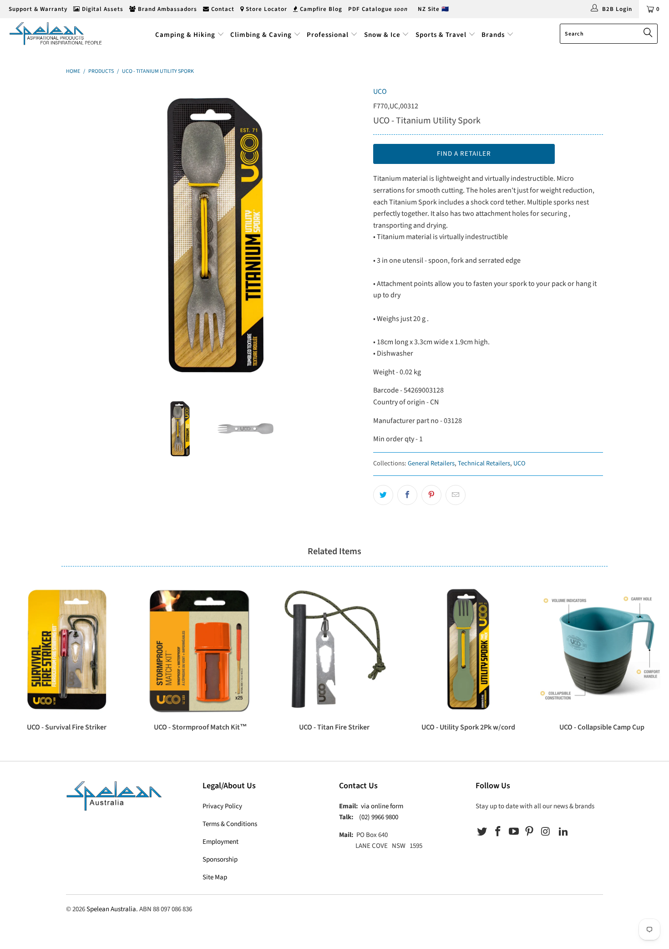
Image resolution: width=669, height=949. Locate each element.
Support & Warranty (37, 9)
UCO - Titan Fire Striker (334, 649)
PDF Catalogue (378, 9)
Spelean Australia (111, 909)
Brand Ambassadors (166, 9)
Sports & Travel (441, 35)
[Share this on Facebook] (407, 495)
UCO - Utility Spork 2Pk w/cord (468, 649)
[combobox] (609, 34)
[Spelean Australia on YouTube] (514, 832)
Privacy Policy (222, 806)
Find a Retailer (464, 153)
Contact (221, 9)
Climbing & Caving (261, 35)
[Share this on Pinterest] (431, 495)
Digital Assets (101, 9)
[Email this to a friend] (456, 495)
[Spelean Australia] (58, 33)
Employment (220, 842)
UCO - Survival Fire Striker (67, 649)
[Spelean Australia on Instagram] (545, 832)
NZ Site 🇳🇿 (433, 9)
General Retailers (431, 463)
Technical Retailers (484, 463)
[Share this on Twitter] (383, 495)
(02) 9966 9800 (378, 817)
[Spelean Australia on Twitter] (482, 832)
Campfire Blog (320, 9)
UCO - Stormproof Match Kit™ (200, 649)
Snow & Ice (382, 35)
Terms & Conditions (230, 824)
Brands (494, 35)
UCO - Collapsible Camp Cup (602, 649)
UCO (380, 92)
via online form (382, 806)
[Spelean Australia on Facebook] (498, 832)
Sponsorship (220, 859)
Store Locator (265, 9)
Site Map (215, 877)
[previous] (82, 235)
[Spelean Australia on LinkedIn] (563, 832)
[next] (348, 235)
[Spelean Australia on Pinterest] (530, 832)
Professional (328, 35)
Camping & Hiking (185, 35)
